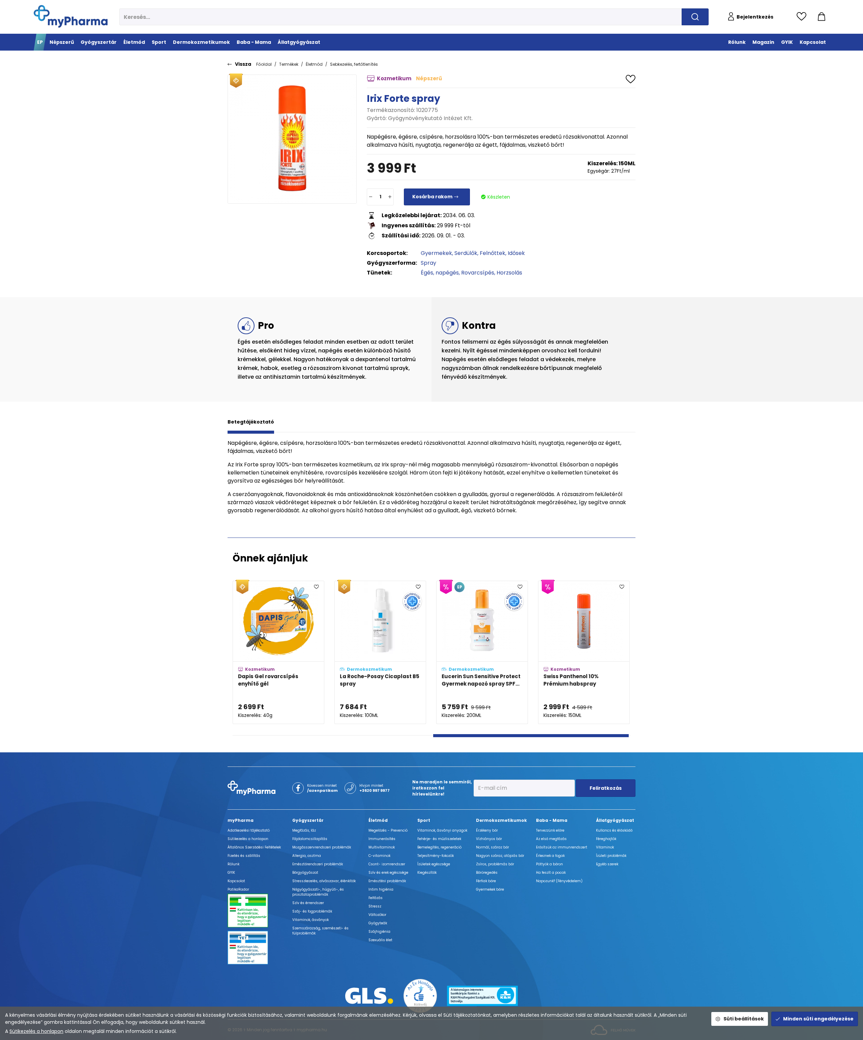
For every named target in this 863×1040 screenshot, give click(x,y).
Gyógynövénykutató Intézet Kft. (430, 118)
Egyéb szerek (607, 864)
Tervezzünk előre (550, 830)
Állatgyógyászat (615, 820)
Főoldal (264, 64)
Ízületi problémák (611, 855)
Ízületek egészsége (433, 864)
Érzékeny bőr (487, 830)
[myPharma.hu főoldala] (71, 16)
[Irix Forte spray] (292, 139)
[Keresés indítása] (695, 16)
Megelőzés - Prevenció (388, 830)
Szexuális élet (380, 940)
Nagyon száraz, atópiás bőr (500, 855)
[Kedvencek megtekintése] (803, 16)
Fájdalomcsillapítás (309, 838)
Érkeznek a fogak (550, 855)
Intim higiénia (380, 889)
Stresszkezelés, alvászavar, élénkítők (324, 881)
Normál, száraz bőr (492, 847)
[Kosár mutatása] (821, 16)
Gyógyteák (377, 923)
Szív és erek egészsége (388, 872)
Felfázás (375, 897)
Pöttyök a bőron (549, 864)
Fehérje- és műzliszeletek (439, 838)
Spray (428, 263)
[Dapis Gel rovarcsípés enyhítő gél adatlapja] (278, 652)
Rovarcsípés (477, 273)
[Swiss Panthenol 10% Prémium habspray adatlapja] (584, 652)
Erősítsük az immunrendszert (561, 847)
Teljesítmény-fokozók (435, 855)
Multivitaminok (381, 847)
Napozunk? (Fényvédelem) (559, 881)
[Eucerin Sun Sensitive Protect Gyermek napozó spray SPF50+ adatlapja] (482, 652)
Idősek (516, 253)
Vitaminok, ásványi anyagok (442, 830)
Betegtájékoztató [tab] (251, 421)
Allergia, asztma (306, 855)
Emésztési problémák (387, 881)
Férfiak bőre (486, 881)
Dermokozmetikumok (501, 820)
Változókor (377, 914)
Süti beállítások (743, 1018)
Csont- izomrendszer (386, 864)
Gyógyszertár (308, 820)
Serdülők (465, 253)
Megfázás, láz (304, 830)
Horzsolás (509, 273)
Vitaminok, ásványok (310, 919)
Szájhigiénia (379, 931)
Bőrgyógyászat (305, 872)
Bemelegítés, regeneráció (439, 847)
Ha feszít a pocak (551, 872)
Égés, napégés (440, 273)
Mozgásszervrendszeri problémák (321, 847)
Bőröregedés (487, 872)
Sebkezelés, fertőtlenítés (354, 64)
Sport (423, 820)
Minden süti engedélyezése (818, 1018)
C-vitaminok (379, 855)
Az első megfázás (551, 838)
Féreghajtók (606, 838)
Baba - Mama (551, 820)
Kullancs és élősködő (614, 830)
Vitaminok (605, 847)
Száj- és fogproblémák (312, 911)
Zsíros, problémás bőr (495, 864)
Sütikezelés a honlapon (36, 1031)
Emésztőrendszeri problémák (317, 864)
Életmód (314, 64)
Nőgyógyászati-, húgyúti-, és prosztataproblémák (318, 892)
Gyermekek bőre (490, 889)
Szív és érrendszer (308, 902)
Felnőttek (492, 253)
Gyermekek (436, 253)
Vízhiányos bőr (489, 838)
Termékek (288, 64)
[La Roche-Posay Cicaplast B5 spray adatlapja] (380, 652)
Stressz (374, 906)
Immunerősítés (381, 838)
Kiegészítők (427, 872)
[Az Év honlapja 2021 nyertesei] (420, 995)
